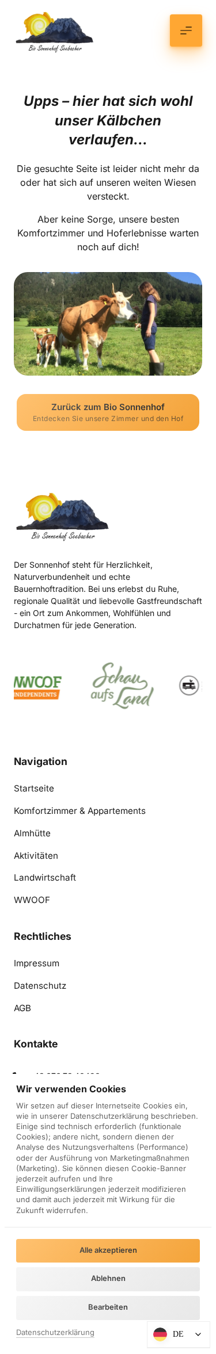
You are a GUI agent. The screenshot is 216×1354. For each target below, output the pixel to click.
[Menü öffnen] (186, 30)
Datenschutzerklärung (55, 1333)
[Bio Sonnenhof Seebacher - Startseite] (55, 30)
